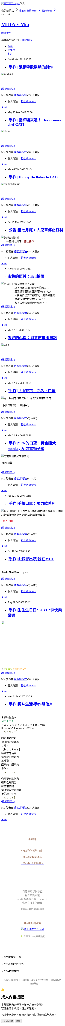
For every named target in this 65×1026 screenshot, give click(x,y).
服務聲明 (34, 983)
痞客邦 (18, 95)
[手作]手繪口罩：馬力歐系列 (32, 503)
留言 (24, 95)
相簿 (10, 46)
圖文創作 (27, 40)
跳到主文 (6, 33)
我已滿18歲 (8, 1021)
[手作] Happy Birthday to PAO (33, 177)
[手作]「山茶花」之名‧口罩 (32, 391)
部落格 (11, 50)
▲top (4, 107)
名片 (10, 53)
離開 (18, 1021)
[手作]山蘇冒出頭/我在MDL (31, 559)
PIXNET (14, 980)
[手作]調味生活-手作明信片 (30, 704)
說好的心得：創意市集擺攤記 (32, 338)
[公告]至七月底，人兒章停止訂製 (35, 230)
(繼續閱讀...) (8, 89)
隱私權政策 (56, 980)
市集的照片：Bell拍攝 (26, 276)
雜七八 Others (28, 101)
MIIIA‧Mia (15, 24)
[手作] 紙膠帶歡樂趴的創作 (30, 67)
